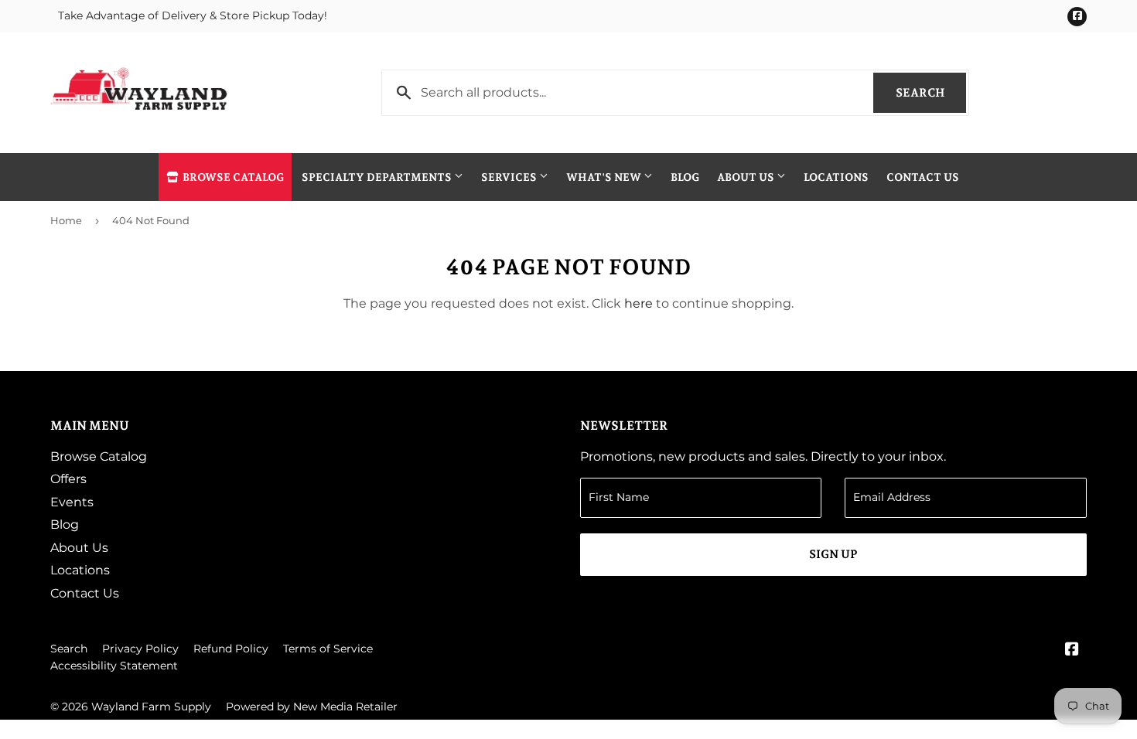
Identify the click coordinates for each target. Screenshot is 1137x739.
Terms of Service (328, 648)
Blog (685, 177)
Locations (836, 177)
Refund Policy (230, 648)
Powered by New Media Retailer (312, 706)
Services (510, 177)
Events (72, 502)
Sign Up (833, 554)
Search (931, 93)
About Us (747, 177)
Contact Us (922, 177)
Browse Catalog (232, 177)
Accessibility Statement (114, 665)
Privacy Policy (140, 648)
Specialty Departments (378, 177)
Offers (68, 479)
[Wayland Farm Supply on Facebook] (1072, 650)
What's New (605, 177)
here (638, 303)
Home (66, 220)
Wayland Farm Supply (151, 706)
